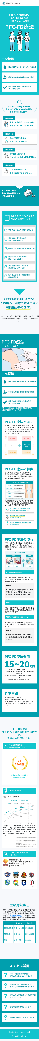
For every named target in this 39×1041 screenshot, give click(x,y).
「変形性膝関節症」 (15, 915)
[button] (19, 974)
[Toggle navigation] (34, 3)
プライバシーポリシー (19, 1036)
